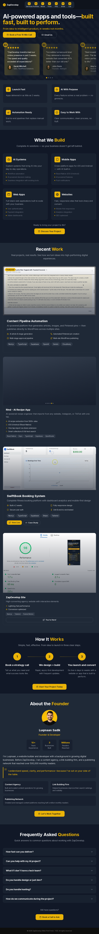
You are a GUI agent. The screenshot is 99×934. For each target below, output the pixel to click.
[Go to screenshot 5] (51, 403)
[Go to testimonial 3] (50, 77)
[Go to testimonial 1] (46, 77)
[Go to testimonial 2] (48, 77)
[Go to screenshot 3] (48, 403)
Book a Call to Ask (51, 917)
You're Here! (51, 620)
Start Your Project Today (51, 687)
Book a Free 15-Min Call (21, 35)
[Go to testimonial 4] (52, 77)
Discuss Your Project (51, 231)
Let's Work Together (51, 814)
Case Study (33, 523)
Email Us (48, 35)
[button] (29, 5)
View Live (16, 523)
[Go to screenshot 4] (50, 403)
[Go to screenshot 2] (47, 403)
